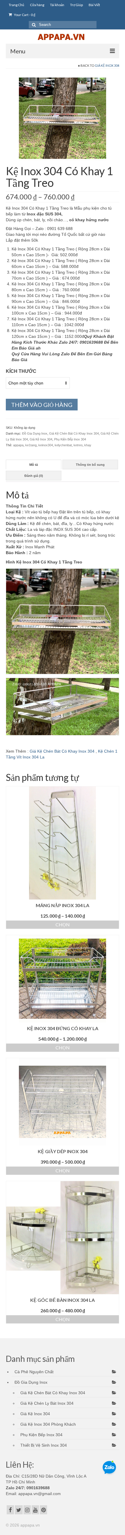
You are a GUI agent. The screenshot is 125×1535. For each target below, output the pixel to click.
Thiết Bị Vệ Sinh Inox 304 (43, 1445)
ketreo (78, 445)
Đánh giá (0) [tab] (33, 475)
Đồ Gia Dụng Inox (34, 433)
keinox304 (45, 445)
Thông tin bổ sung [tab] (90, 464)
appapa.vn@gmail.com (39, 1493)
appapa (18, 445)
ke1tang (31, 445)
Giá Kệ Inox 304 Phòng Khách (48, 1424)
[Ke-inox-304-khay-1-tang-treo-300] (62, 118)
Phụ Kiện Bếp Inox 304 (70, 439)
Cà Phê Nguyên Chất (34, 1371)
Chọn (63, 924)
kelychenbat (63, 445)
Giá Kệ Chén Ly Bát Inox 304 (47, 1403)
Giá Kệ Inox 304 (107, 65)
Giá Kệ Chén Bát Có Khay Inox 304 (74, 433)
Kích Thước (21, 371)
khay (87, 445)
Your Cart (24, 15)
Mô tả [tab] (33, 464)
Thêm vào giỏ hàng (41, 404)
